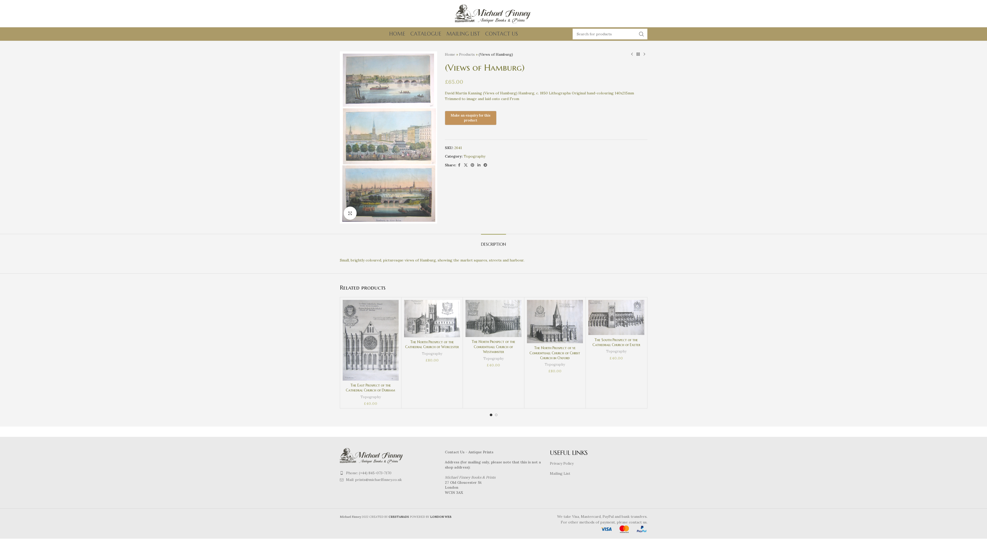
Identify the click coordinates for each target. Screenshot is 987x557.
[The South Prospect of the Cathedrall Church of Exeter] (616, 317)
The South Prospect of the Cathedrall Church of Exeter (616, 342)
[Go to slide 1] (491, 415)
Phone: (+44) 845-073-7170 (368, 473)
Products (467, 54)
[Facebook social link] (459, 165)
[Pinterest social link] (472, 165)
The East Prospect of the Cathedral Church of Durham (370, 388)
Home (450, 54)
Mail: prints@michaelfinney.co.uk (374, 479)
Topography (474, 156)
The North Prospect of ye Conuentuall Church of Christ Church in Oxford (554, 353)
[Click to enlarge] (350, 213)
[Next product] (644, 54)
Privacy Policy (562, 463)
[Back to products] (638, 54)
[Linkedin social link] (479, 165)
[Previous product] (632, 54)
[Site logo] (493, 13)
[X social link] (465, 165)
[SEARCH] (641, 34)
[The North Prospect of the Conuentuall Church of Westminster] (493, 318)
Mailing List (560, 473)
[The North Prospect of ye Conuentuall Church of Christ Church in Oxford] (555, 321)
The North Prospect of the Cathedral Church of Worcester (432, 344)
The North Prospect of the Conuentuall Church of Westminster (493, 346)
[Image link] (372, 455)
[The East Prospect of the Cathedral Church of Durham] (371, 340)
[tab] (493, 242)
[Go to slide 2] (496, 415)
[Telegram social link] (485, 165)
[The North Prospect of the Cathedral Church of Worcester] (432, 318)
